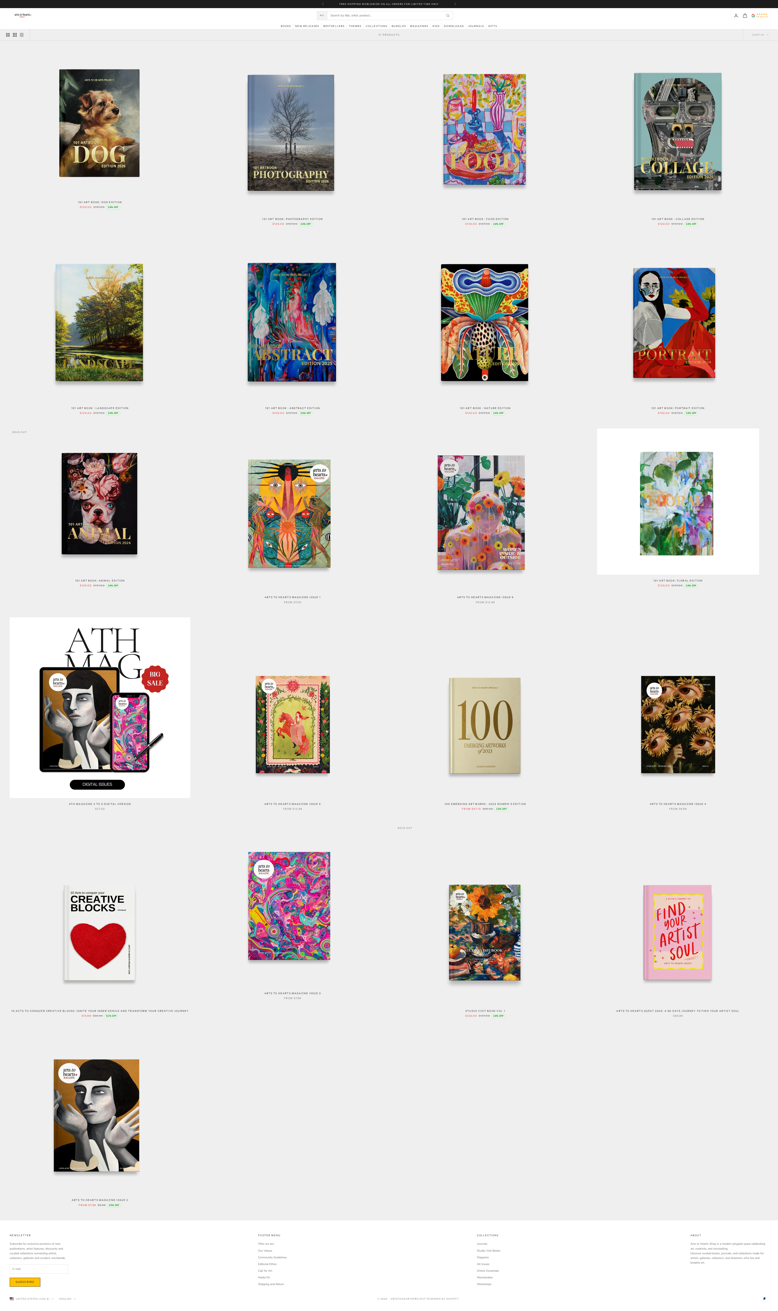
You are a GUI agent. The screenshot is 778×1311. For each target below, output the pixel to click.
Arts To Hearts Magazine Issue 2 (100, 1200)
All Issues (483, 1264)
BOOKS (286, 26)
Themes (355, 26)
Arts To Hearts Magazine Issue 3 (292, 993)
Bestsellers (334, 26)
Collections (377, 26)
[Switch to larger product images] (8, 34)
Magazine (483, 1257)
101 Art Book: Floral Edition (678, 580)
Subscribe (25, 1282)
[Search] (448, 15)
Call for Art (265, 1271)
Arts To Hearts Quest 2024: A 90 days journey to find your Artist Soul (678, 1010)
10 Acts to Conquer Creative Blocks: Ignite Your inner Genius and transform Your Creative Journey (100, 1010)
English (65, 1298)
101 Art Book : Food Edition (485, 219)
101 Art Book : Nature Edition (485, 408)
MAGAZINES (419, 26)
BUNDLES (399, 26)
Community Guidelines (272, 1257)
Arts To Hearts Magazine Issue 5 (292, 803)
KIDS (436, 26)
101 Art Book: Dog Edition (100, 202)
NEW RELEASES (307, 26)
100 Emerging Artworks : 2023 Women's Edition (485, 803)
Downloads (454, 26)
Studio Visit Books (488, 1251)
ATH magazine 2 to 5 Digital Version (100, 803)
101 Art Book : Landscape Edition (100, 408)
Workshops (484, 1284)
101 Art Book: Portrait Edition (678, 408)
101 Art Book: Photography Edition (292, 219)
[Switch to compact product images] (22, 34)
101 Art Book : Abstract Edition (292, 408)
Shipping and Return (271, 1284)
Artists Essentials (488, 1271)
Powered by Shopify (443, 1298)
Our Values (265, 1251)
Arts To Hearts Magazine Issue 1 (293, 597)
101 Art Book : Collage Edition (678, 219)
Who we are (266, 1244)
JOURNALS (476, 26)
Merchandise (485, 1277)
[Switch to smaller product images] (15, 34)
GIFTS (492, 26)
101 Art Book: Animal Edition (100, 580)
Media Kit (264, 1277)
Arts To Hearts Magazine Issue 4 (678, 803)
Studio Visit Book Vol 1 (485, 1010)
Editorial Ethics (267, 1264)
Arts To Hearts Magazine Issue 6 (485, 597)
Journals (482, 1244)
